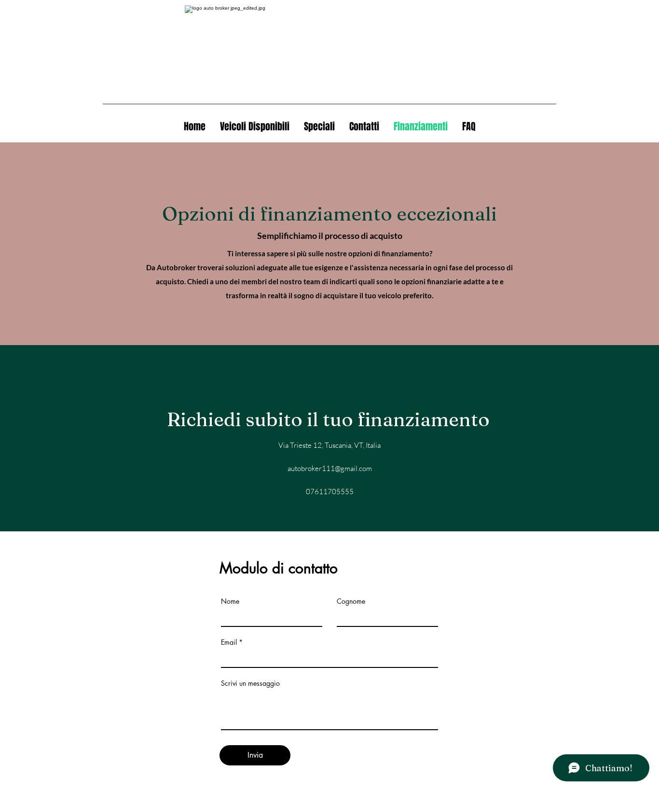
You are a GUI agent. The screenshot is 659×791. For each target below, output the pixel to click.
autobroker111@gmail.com (330, 468)
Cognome (351, 601)
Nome (230, 601)
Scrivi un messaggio (250, 683)
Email (229, 642)
